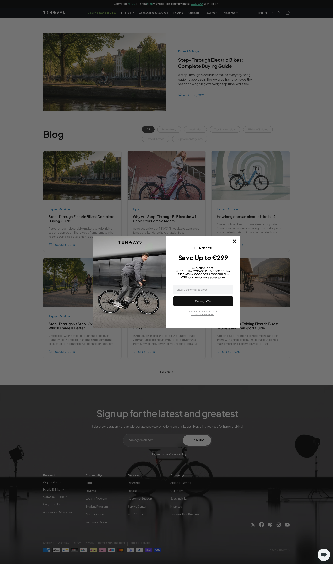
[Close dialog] (234, 241)
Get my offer (203, 301)
